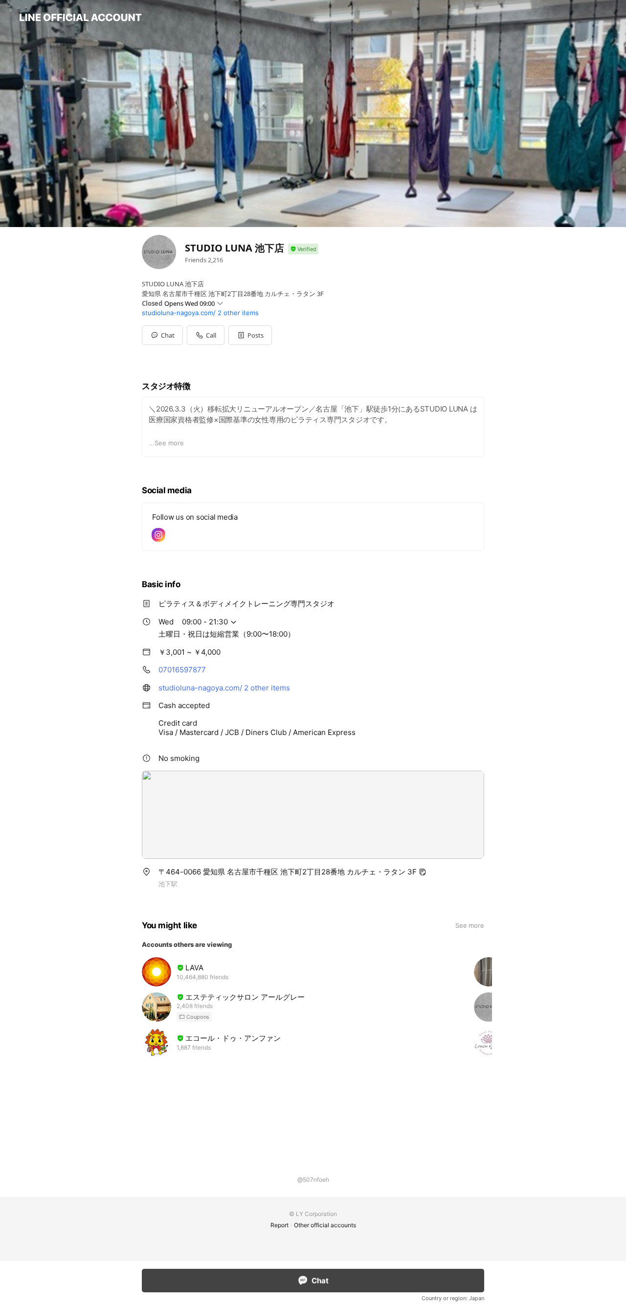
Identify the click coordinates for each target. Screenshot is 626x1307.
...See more (166, 443)
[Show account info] (303, 249)
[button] (250, 335)
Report (279, 1225)
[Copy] (422, 872)
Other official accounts (325, 1225)
